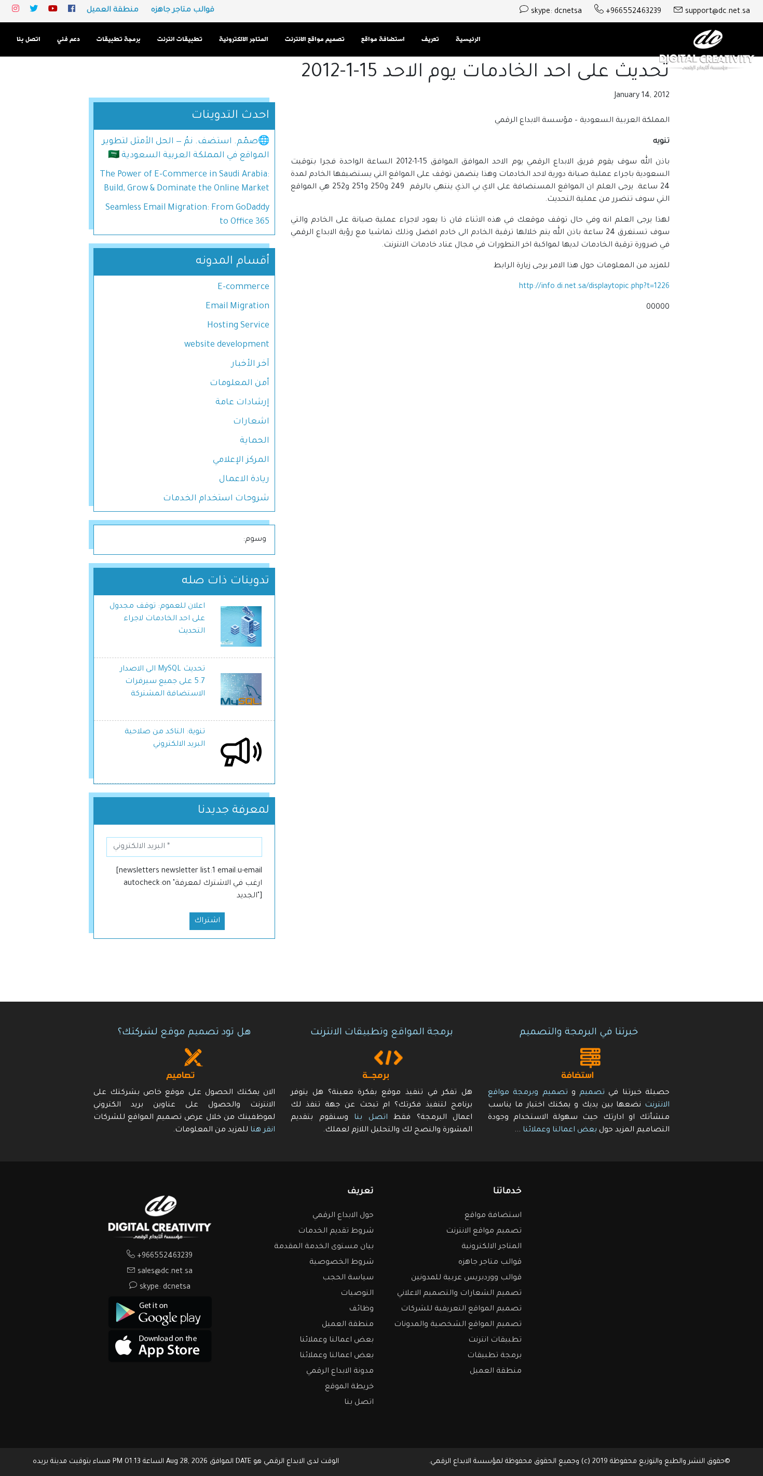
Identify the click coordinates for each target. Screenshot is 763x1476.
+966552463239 (632, 12)
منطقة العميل (113, 10)
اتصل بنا (28, 39)
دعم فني (68, 39)
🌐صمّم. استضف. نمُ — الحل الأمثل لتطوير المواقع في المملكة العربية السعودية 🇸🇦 (185, 148)
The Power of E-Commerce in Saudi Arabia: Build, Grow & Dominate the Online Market (184, 182)
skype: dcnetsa (555, 12)
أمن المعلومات (239, 383)
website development (226, 345)
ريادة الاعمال (244, 479)
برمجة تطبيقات (119, 39)
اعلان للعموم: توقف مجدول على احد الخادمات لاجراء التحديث (157, 619)
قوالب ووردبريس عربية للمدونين (466, 1278)
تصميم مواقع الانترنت (315, 39)
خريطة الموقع (349, 1387)
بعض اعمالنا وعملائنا (559, 1130)
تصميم (592, 1093)
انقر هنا (262, 1130)
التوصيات (357, 1294)
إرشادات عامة (242, 402)
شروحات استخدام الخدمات (216, 498)
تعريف (430, 39)
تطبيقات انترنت (179, 39)
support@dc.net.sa (716, 12)
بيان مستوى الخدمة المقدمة (324, 1247)
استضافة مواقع (383, 39)
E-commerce (243, 287)
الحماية (254, 441)
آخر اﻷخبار (250, 364)
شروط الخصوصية (341, 1263)
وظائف (361, 1309)
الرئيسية (468, 39)
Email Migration (237, 306)
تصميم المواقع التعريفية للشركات (461, 1309)
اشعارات (251, 422)
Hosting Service (238, 326)
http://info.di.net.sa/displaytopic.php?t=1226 (594, 287)
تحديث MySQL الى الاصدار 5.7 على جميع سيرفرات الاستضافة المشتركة (162, 682)
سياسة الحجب (348, 1278)
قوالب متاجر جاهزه (182, 10)
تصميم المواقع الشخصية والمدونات (458, 1325)
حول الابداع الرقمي (343, 1216)
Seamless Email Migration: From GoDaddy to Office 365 (187, 215)
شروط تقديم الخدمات (336, 1231)
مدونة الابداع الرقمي (340, 1372)
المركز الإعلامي (241, 460)
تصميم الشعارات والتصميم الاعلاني (459, 1294)
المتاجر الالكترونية (243, 39)
